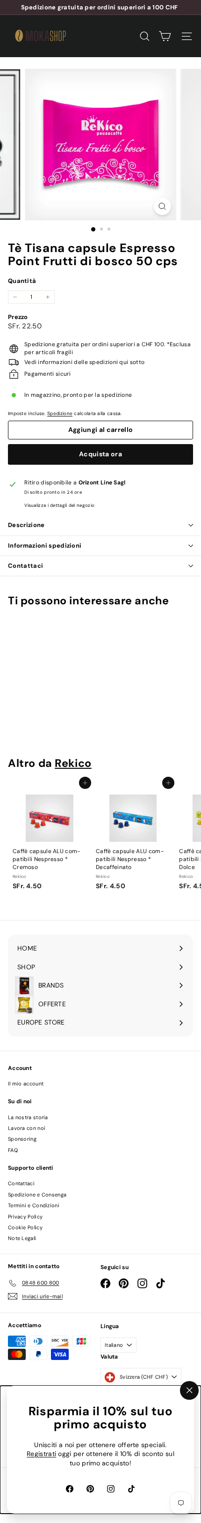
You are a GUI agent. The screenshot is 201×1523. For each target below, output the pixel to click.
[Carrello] (165, 36)
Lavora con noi (26, 1128)
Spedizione (59, 413)
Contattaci (25, 566)
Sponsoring (22, 1139)
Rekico (73, 763)
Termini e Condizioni (33, 1205)
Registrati (41, 1454)
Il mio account (25, 1083)
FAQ (13, 1150)
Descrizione (26, 525)
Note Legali (22, 1238)
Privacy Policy (25, 1216)
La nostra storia (28, 1117)
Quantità (22, 281)
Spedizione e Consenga (37, 1194)
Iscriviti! (162, 8)
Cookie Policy (25, 1227)
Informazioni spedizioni (44, 546)
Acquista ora (100, 454)
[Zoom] (162, 206)
